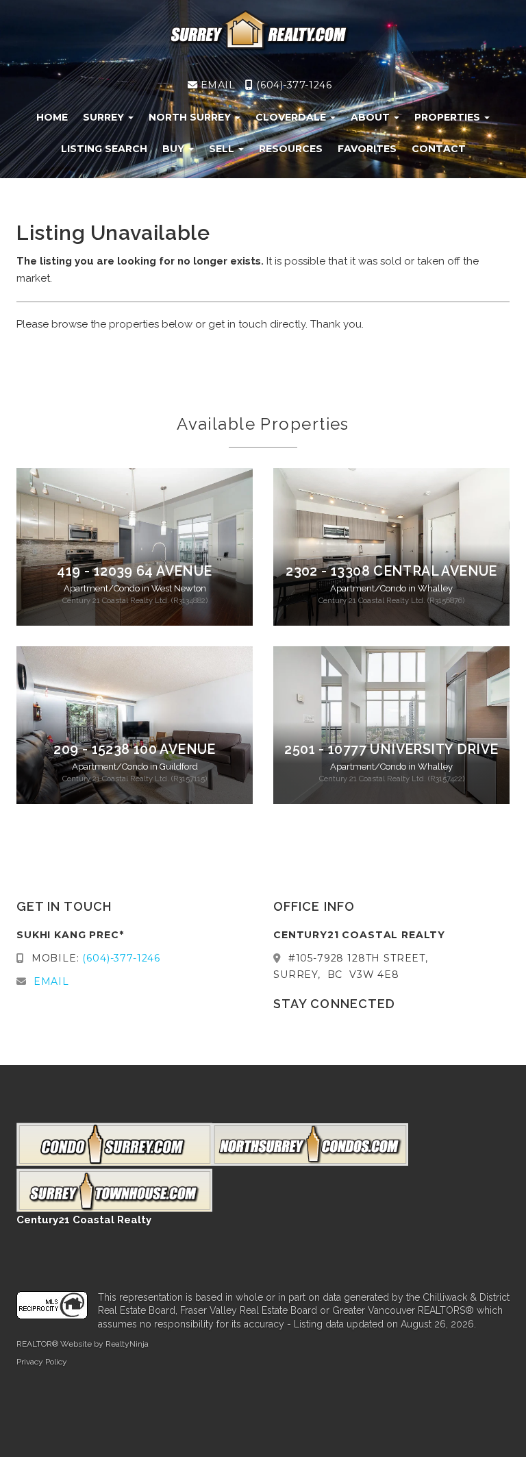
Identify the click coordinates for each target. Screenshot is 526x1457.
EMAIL (216, 85)
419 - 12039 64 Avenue (134, 571)
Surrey (105, 117)
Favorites (367, 149)
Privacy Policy (41, 1362)
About (371, 117)
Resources (291, 149)
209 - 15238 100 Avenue (134, 749)
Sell (223, 149)
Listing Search (104, 149)
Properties (448, 117)
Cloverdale (292, 117)
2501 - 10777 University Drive (391, 749)
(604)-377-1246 (292, 85)
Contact (439, 149)
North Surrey (191, 117)
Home (52, 117)
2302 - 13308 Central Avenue (391, 571)
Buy (174, 149)
